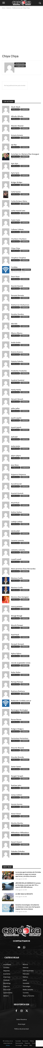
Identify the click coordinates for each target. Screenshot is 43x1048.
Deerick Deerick (17, 286)
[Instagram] (21, 1011)
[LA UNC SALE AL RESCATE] (8, 897)
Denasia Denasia (17, 295)
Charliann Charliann (19, 239)
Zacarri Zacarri (16, 842)
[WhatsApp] (24, 947)
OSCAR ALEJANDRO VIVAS (20, 663)
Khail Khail (15, 503)
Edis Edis (14, 324)
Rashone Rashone (18, 691)
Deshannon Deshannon (20, 305)
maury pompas (16, 606)
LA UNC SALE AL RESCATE (24, 894)
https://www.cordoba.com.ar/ (18, 158)
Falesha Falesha (17, 361)
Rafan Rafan (15, 672)
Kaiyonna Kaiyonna (18, 474)
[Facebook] (16, 1011)
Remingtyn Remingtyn (19, 710)
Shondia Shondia (17, 757)
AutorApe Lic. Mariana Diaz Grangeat (25, 154)
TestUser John (16, 785)
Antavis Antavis (17, 135)
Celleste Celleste (17, 229)
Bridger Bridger (16, 182)
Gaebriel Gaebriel (17, 380)
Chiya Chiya (15, 248)
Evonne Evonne (17, 352)
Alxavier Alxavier (17, 126)
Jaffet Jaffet (15, 409)
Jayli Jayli (14, 437)
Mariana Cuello (17, 578)
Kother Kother (16, 512)
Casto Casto (15, 220)
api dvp (13, 145)
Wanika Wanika (17, 823)
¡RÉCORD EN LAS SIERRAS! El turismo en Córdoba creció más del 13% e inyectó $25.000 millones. (28, 885)
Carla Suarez (16, 192)
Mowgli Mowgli (16, 616)
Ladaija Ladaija (16, 522)
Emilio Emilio (15, 343)
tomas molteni (16, 795)
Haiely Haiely (16, 390)
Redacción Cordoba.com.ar (21, 701)
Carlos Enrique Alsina (19, 201)
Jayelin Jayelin (16, 418)
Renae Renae (16, 719)
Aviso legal (21, 1024)
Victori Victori (16, 814)
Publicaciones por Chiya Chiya (21, 8)
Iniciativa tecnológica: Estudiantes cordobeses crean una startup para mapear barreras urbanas (27, 907)
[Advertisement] (21, 31)
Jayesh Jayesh (16, 427)
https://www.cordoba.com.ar (18, 271)
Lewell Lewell (16, 559)
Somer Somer (16, 767)
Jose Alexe (15, 465)
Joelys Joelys (15, 446)
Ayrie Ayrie (15, 173)
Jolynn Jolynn (16, 456)
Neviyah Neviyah (17, 644)
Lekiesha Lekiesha (18, 550)
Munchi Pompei (17, 625)
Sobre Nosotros (21, 1019)
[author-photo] (9, 68)
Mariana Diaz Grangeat (20, 597)
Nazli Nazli (15, 635)
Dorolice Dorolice (17, 314)
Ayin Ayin (14, 163)
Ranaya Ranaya (17, 682)
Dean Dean (15, 277)
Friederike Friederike (19, 371)
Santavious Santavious (19, 738)
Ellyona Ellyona (16, 333)
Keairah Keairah (17, 493)
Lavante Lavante (17, 540)
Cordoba (14, 267)
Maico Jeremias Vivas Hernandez (23, 569)
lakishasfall (15, 531)
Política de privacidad (21, 1029)
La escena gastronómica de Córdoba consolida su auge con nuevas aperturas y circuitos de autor (28, 874)
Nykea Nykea (16, 654)
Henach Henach (17, 399)
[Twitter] (26, 1011)
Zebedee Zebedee (18, 851)
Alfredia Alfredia (17, 116)
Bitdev (8, 1045)
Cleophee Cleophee (18, 258)
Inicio (3, 8)
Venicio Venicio (16, 804)
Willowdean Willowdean (20, 833)
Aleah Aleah (15, 107)
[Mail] (19, 947)
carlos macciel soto (18, 211)
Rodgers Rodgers (17, 729)
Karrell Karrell (16, 484)
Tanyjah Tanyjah (17, 776)
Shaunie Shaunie (17, 748)
